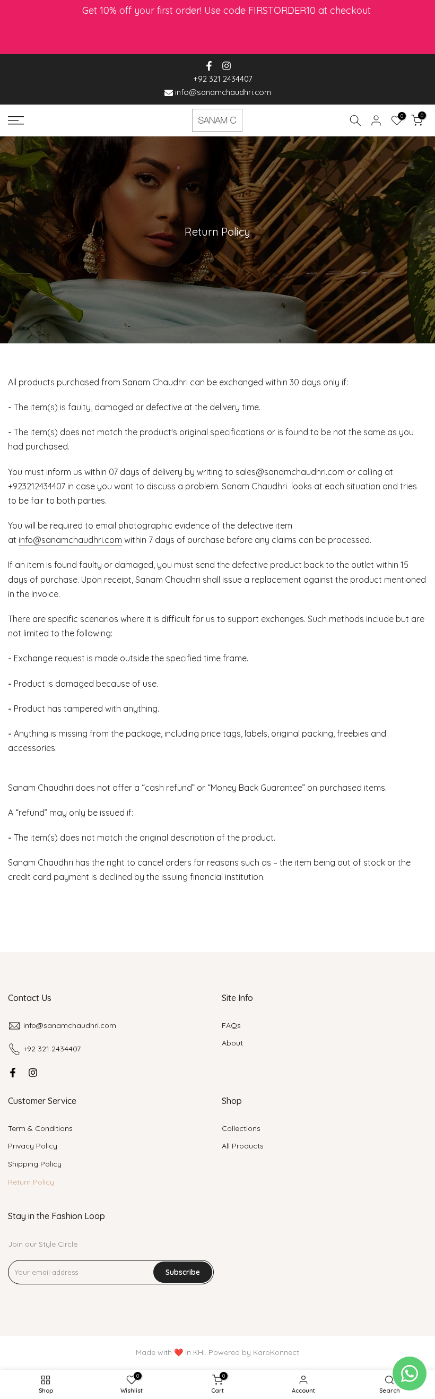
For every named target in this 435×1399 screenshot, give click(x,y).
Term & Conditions (40, 1128)
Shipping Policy (35, 1164)
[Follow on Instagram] (226, 65)
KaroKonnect (276, 1352)
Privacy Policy (32, 1146)
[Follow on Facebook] (209, 65)
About (232, 1043)
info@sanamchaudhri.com (222, 92)
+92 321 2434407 (223, 79)
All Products (243, 1146)
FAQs (231, 1025)
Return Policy (31, 1182)
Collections (241, 1128)
